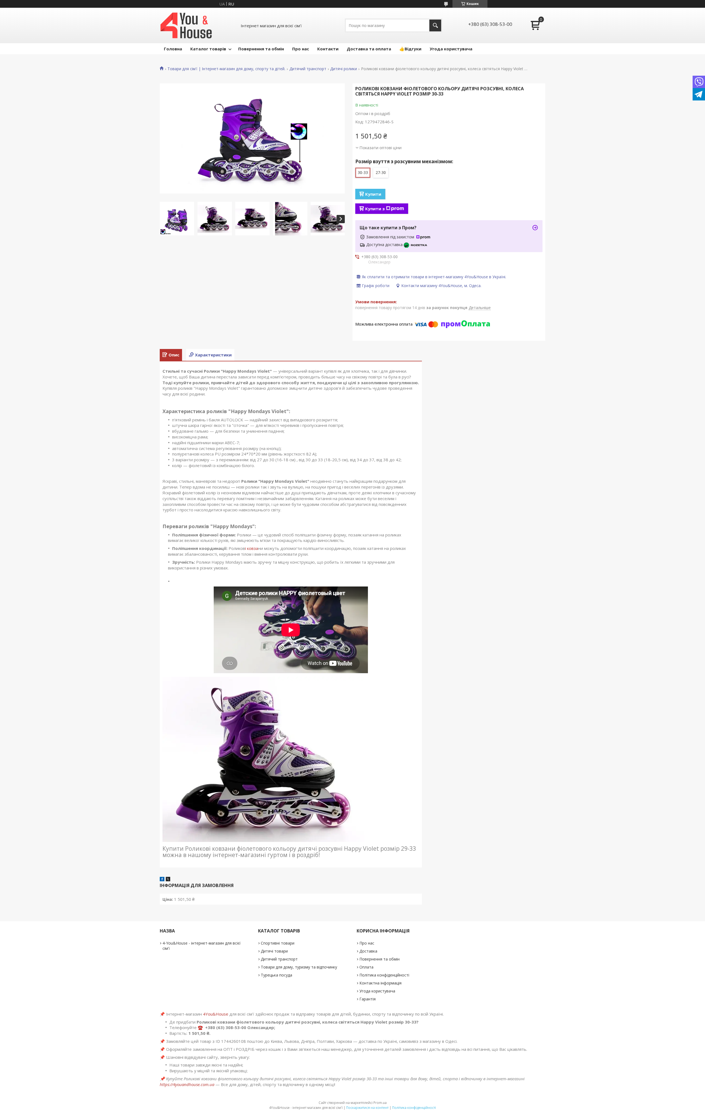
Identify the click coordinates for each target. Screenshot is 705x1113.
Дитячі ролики (343, 68)
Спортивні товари (277, 943)
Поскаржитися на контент (367, 1107)
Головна (173, 48)
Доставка (368, 951)
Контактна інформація (380, 983)
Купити (373, 194)
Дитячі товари (274, 951)
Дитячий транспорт (307, 68)
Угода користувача (451, 48)
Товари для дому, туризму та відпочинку (299, 967)
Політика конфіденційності (384, 975)
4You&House (215, 1014)
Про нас (300, 48)
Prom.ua (380, 1102)
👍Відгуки (410, 48)
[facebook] (162, 879)
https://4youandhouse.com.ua (187, 1084)
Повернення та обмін (261, 48)
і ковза (251, 548)
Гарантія (367, 999)
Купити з (375, 208)
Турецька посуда (276, 975)
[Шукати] (435, 25)
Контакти (327, 48)
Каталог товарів (208, 48)
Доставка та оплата (369, 48)
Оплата (366, 967)
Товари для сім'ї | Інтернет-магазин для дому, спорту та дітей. (226, 68)
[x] (168, 879)
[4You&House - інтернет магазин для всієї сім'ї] (186, 25)
